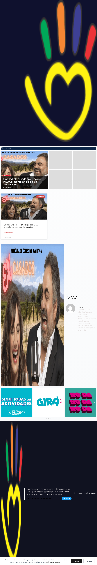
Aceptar (76, 561)
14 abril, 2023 (7, 187)
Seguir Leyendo (8, 232)
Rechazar (89, 561)
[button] (48, 143)
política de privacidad (53, 562)
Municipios (7, 175)
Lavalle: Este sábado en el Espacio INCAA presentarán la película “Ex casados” (22, 181)
